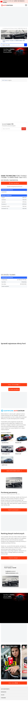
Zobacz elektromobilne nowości (13, 470)
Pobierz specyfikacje (14, 183)
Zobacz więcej (13, 683)
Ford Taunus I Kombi (10, 567)
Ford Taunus (4, 80)
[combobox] (14, 44)
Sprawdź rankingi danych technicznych (14, 186)
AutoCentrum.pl (7, 5)
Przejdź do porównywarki (13, 509)
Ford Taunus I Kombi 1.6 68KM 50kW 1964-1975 (14, 41)
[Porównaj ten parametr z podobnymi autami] (21, 197)
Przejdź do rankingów (13, 557)
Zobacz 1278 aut (13, 384)
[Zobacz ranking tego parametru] (20, 197)
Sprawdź (23, 128)
